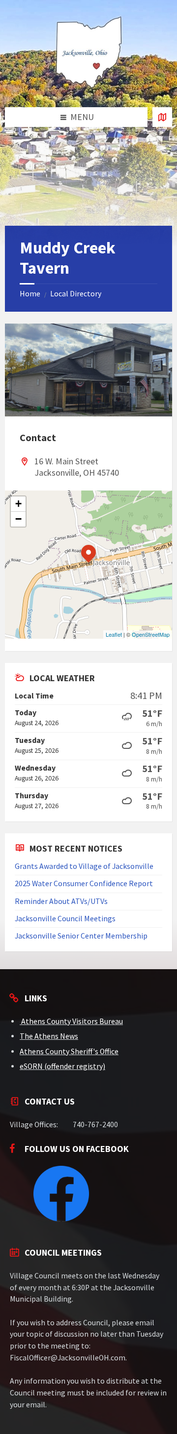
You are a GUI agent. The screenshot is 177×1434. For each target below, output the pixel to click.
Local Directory (75, 293)
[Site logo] (88, 87)
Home (30, 293)
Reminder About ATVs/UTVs (61, 901)
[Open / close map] (162, 117)
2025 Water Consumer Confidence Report (84, 883)
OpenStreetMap (151, 634)
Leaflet (114, 634)
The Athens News (49, 1036)
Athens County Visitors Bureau (72, 1021)
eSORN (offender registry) (62, 1066)
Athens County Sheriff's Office (69, 1051)
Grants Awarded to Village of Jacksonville (84, 866)
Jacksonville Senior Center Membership (81, 936)
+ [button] (18, 503)
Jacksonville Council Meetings (65, 918)
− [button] (18, 519)
